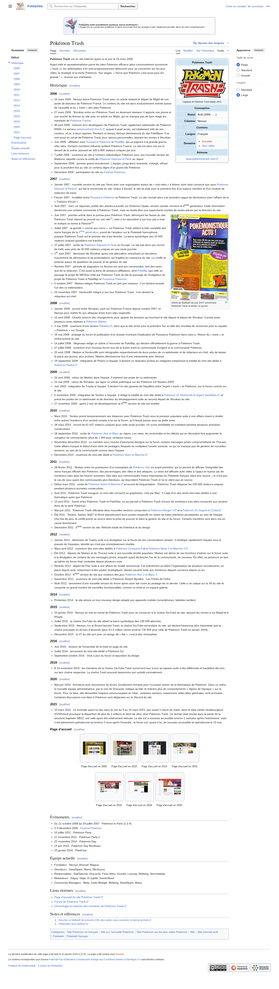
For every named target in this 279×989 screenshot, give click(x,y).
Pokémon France (80, 120)
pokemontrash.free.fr (89, 129)
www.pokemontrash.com (200, 158)
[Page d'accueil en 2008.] (94, 748)
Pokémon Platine (96, 321)
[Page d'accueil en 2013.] (154, 747)
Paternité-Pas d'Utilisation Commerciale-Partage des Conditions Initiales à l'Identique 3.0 (94, 959)
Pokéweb (58, 936)
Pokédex (104, 326)
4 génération (88, 232)
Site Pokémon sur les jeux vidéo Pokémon (162, 931)
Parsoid (120, 954)
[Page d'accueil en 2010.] (124, 748)
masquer (32, 50)
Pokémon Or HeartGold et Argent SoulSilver (190, 395)
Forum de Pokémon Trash (70, 901)
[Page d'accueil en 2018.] (139, 786)
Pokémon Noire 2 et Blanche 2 (166, 548)
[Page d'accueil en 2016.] (109, 787)
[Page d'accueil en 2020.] (169, 786)
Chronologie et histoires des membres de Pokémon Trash (89, 906)
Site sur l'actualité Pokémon (117, 931)
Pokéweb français (77, 936)
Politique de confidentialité (22, 965)
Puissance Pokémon (98, 141)
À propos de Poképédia (50, 965)
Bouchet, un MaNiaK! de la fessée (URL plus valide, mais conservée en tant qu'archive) (104, 920)
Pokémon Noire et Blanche (129, 454)
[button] (10, 6)
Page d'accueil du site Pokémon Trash (77, 897)
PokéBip (119, 141)
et (115, 159)
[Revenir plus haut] (58, 920)
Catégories (57, 931)
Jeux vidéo (208, 145)
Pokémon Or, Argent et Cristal (200, 510)
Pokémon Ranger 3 (162, 510)
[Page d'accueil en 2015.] (184, 748)
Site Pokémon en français (82, 931)
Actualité (207, 141)
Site (192, 931)
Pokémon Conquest (128, 548)
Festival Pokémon (114, 172)
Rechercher (128, 6)
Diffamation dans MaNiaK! (72, 924)
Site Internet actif (208, 931)
